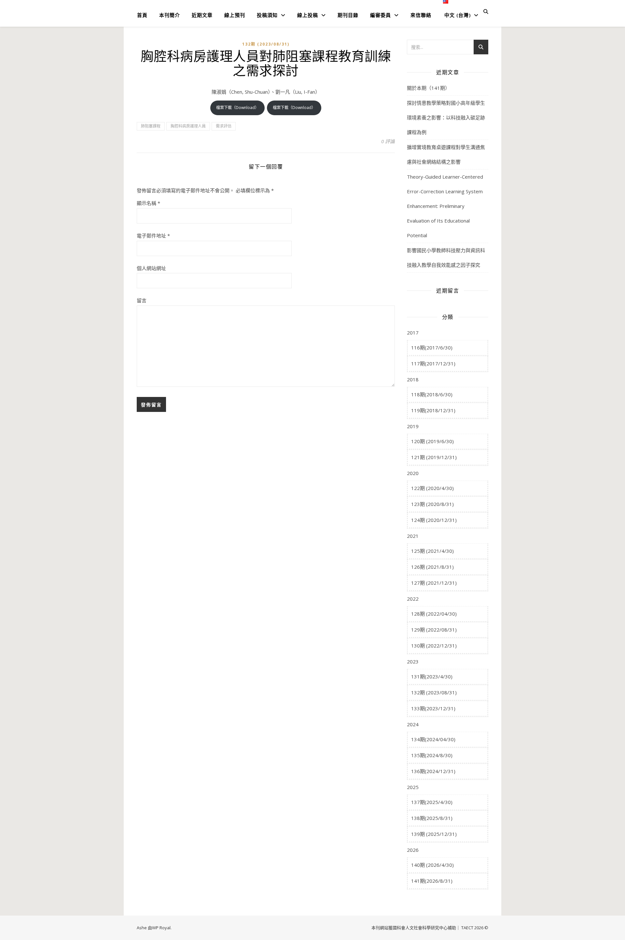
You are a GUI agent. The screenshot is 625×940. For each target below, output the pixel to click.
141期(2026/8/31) (431, 881)
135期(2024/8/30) (431, 755)
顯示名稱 (148, 203)
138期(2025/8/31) (431, 818)
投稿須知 (267, 15)
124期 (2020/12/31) (434, 520)
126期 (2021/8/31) (432, 567)
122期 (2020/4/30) (432, 488)
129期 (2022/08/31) (434, 629)
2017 (413, 332)
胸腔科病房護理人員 (188, 126)
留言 (141, 300)
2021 (413, 536)
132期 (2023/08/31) (265, 44)
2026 (413, 850)
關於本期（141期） (428, 88)
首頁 (142, 15)
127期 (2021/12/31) (434, 582)
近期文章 (202, 15)
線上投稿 (307, 15)
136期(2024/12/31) (433, 771)
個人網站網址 (151, 268)
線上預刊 (234, 15)
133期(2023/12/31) (433, 708)
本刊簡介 (169, 15)
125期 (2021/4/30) (432, 551)
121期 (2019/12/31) (434, 457)
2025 (413, 787)
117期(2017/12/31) (433, 363)
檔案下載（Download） (237, 107)
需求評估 (223, 126)
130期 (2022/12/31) (434, 645)
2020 (413, 473)
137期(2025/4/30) (431, 802)
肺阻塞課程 (150, 126)
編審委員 (380, 15)
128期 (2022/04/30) (434, 613)
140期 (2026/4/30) (432, 865)
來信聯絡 (420, 15)
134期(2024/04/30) (433, 739)
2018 (413, 379)
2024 (413, 724)
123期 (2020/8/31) (432, 504)
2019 (413, 426)
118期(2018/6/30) (431, 394)
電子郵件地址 (153, 235)
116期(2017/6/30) (431, 347)
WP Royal (161, 928)
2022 (413, 598)
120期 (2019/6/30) (432, 441)
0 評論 (388, 141)
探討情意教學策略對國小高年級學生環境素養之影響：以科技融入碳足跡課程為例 (446, 117)
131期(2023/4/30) (431, 676)
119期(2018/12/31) (433, 410)
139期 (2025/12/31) (434, 834)
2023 (413, 661)
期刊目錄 (348, 15)
